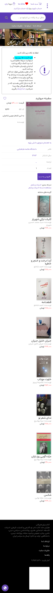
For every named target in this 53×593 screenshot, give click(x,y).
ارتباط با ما (37, 26)
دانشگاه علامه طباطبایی (27, 149)
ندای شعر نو (44, 418)
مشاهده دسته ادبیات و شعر (40, 187)
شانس (47, 495)
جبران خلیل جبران (41, 340)
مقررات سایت (17, 26)
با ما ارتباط (21, 89)
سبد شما (34, 4)
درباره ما (28, 26)
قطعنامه (46, 302)
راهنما (47, 555)
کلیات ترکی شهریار (41, 219)
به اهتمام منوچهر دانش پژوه (39, 142)
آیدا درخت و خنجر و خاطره (41, 262)
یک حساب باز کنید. (20, 8)
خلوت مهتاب (44, 379)
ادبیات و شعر (36, 185)
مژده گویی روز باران (41, 456)
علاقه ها (21, 4)
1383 (34, 155)
